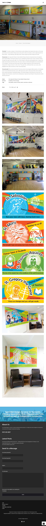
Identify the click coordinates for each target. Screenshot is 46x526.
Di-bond (18, 82)
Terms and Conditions (6, 507)
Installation (11, 81)
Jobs (3, 503)
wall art (22, 82)
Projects (20, 43)
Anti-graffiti (11, 82)
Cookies (3, 505)
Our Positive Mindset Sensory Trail (8, 444)
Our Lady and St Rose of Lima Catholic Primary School (19, 79)
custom (15, 82)
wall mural (30, 82)
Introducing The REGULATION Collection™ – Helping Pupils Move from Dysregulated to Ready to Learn (20, 441)
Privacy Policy (5, 504)
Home (17, 43)
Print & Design (16, 81)
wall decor (26, 82)
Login (3, 508)
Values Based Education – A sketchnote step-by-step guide (13, 443)
